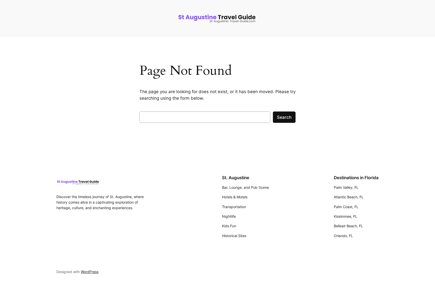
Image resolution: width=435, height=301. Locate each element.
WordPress (89, 272)
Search (284, 117)
